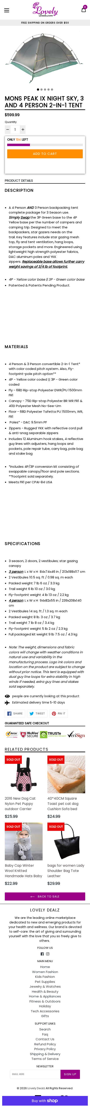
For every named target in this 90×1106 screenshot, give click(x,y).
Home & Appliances (45, 996)
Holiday (45, 1006)
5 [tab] (52, 89)
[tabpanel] (45, 58)
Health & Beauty (45, 991)
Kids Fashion (45, 976)
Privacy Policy (45, 1049)
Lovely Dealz (45, 910)
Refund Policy (45, 1044)
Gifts (45, 1016)
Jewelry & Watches (45, 986)
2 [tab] (41, 89)
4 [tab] (48, 89)
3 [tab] (45, 89)
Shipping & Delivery (45, 1054)
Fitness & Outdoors (45, 1001)
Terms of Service (45, 1058)
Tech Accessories (45, 1011)
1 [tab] (38, 89)
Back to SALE (48, 896)
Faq (45, 1034)
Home (45, 967)
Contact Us (45, 1039)
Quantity (11, 122)
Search (45, 1029)
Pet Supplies (45, 981)
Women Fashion (45, 972)
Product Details (19, 180)
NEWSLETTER (45, 1066)
